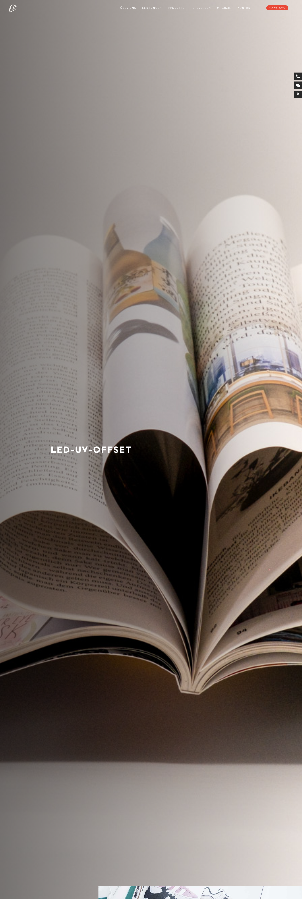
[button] (164, 7)
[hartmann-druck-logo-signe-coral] (11, 8)
